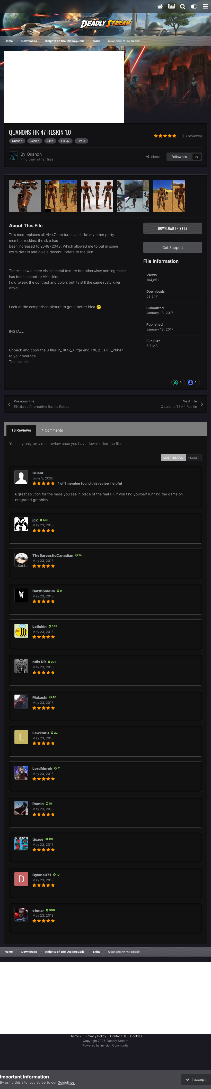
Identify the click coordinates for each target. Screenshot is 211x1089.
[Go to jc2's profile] (21, 524)
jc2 (35, 520)
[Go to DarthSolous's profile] (21, 595)
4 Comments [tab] (52, 430)
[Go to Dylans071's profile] (21, 879)
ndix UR (39, 662)
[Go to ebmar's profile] (21, 915)
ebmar (38, 910)
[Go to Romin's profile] (21, 808)
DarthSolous (43, 591)
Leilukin (39, 626)
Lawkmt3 (40, 733)
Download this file (172, 228)
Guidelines (66, 1082)
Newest (193, 457)
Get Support (172, 247)
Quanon (34, 154)
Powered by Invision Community (105, 1045)
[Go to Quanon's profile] (13, 155)
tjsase (37, 839)
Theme (74, 1036)
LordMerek (42, 768)
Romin (38, 803)
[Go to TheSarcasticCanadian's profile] (21, 560)
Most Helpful (173, 457)
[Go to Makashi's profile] (21, 701)
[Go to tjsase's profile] (21, 843)
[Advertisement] (64, 87)
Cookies (136, 1036)
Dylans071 (41, 875)
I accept (198, 1079)
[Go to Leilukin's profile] (21, 631)
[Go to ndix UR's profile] (21, 666)
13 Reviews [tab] (21, 430)
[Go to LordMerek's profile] (21, 773)
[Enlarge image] (98, 307)
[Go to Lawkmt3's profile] (21, 737)
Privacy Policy (95, 1036)
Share (154, 157)
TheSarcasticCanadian (52, 555)
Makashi (39, 697)
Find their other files (37, 159)
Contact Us (118, 1036)
